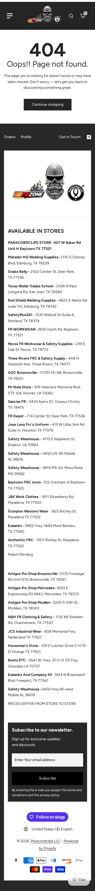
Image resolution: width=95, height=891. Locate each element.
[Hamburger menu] (10, 16)
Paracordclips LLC (45, 841)
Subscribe (47, 778)
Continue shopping (47, 104)
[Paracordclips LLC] (47, 184)
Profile (26, 137)
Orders (10, 137)
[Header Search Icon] (71, 16)
